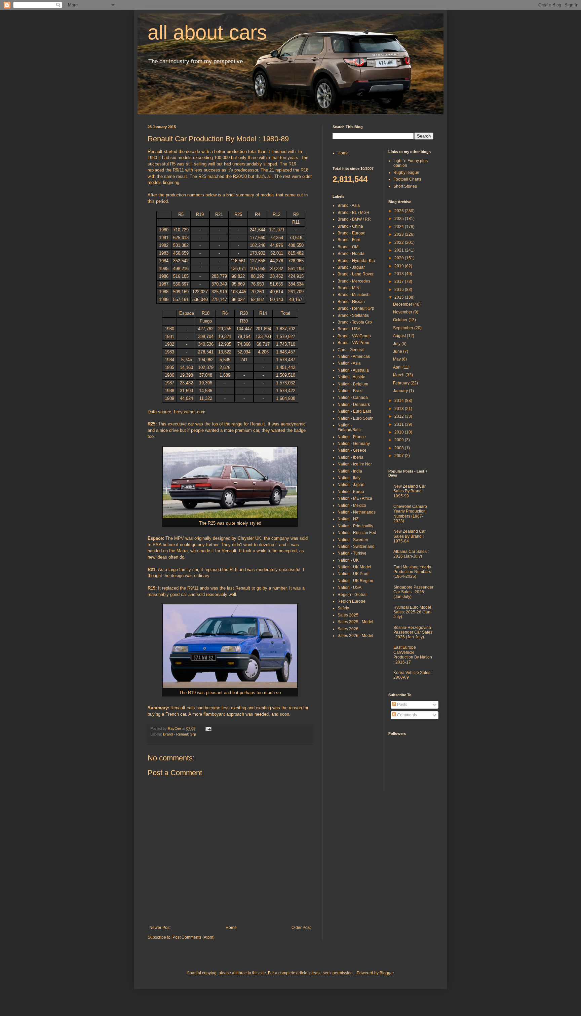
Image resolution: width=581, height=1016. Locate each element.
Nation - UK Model (354, 567)
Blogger (387, 973)
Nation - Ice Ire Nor (355, 464)
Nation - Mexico (352, 505)
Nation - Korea (351, 491)
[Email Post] (207, 728)
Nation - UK (348, 560)
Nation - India (350, 471)
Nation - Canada (353, 397)
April (397, 367)
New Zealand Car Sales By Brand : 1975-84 (409, 536)
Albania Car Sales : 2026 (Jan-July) (411, 554)
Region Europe (351, 601)
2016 (399, 289)
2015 (399, 297)
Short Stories (405, 186)
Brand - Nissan (351, 301)
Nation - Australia (353, 370)
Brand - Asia (349, 205)
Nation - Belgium (353, 384)
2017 (399, 281)
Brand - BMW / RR (354, 219)
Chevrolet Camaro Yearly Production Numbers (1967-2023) (410, 513)
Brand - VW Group (354, 336)
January (401, 390)
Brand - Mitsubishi (354, 294)
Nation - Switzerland (356, 546)
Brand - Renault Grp (179, 734)
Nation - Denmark (354, 404)
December (403, 304)
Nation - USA (349, 587)
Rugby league (406, 172)
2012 (399, 416)
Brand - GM (348, 246)
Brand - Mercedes (354, 281)
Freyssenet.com (189, 411)
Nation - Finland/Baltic (350, 427)
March (399, 375)
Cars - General (351, 349)
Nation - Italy (349, 478)
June (398, 351)
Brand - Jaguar (351, 267)
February (402, 383)
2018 (399, 273)
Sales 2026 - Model (355, 635)
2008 (399, 448)
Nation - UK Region (355, 580)
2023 (399, 234)
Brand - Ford (349, 239)
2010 (399, 432)
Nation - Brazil (350, 390)
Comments (406, 715)
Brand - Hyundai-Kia (356, 260)
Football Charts (407, 179)
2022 (399, 242)
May (397, 359)
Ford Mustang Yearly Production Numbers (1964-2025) (412, 572)
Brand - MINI (349, 288)
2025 (399, 218)
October (401, 319)
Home (231, 927)
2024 (399, 226)
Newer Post (159, 927)
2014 (399, 400)
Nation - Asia (349, 363)
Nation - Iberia (350, 457)
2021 (399, 250)
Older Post (301, 927)
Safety (343, 608)
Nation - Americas (354, 356)
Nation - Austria (351, 377)
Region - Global (352, 594)
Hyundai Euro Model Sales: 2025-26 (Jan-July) (412, 612)
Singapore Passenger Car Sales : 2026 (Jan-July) (413, 592)
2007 (399, 455)
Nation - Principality (355, 526)
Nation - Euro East (354, 411)
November (403, 312)
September (403, 328)
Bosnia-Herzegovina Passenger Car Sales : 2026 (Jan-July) (412, 632)
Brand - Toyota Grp (355, 322)
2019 (399, 266)
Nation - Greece (352, 450)
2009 (399, 440)
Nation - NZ (348, 519)
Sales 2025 (348, 615)
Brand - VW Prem (353, 342)
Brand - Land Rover (356, 274)
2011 (399, 424)
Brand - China (350, 226)
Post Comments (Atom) (193, 937)
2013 (399, 408)
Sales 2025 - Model (355, 621)
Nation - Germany (354, 443)
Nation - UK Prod (353, 573)
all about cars (207, 32)
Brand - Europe (351, 233)
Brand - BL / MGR (354, 212)
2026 (399, 211)
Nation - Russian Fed (357, 532)
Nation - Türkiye (352, 553)
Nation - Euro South (356, 418)
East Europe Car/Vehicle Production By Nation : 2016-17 (412, 654)
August (400, 335)
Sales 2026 (348, 629)
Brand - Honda (351, 253)
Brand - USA (349, 329)
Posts (401, 704)
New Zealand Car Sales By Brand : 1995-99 (409, 491)
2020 (399, 258)
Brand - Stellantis (353, 315)
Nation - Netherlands (357, 512)
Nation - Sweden (353, 539)
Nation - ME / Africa (355, 498)
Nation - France (352, 437)
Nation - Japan (351, 484)
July (397, 343)
